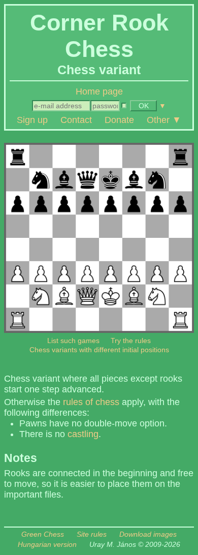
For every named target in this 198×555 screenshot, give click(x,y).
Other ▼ (164, 120)
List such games (73, 340)
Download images (148, 534)
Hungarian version (47, 544)
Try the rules (131, 340)
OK (144, 106)
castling (83, 434)
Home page (99, 91)
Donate (119, 120)
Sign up (32, 120)
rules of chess (91, 402)
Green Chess (42, 534)
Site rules (92, 534)
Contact (76, 120)
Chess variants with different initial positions (99, 350)
